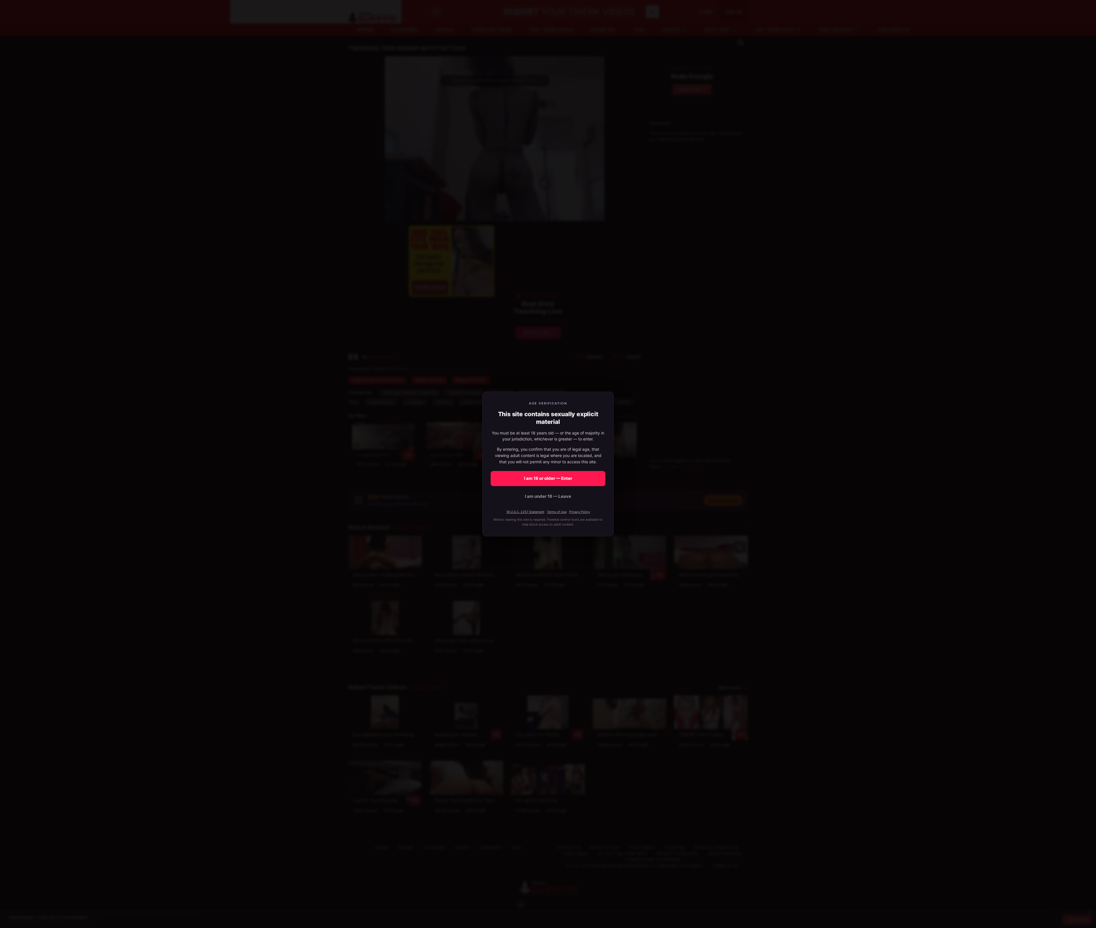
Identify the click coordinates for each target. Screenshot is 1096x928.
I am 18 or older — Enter (548, 478)
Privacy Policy (579, 512)
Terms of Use (557, 512)
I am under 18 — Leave (548, 496)
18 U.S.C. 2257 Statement (525, 512)
